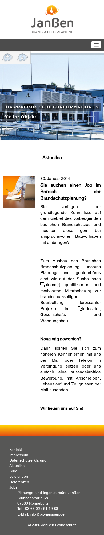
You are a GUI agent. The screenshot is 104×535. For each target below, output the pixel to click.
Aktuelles (17, 465)
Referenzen (19, 482)
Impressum (18, 455)
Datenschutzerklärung (27, 460)
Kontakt (15, 449)
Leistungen (18, 476)
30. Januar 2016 (70, 188)
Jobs (13, 487)
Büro (13, 471)
